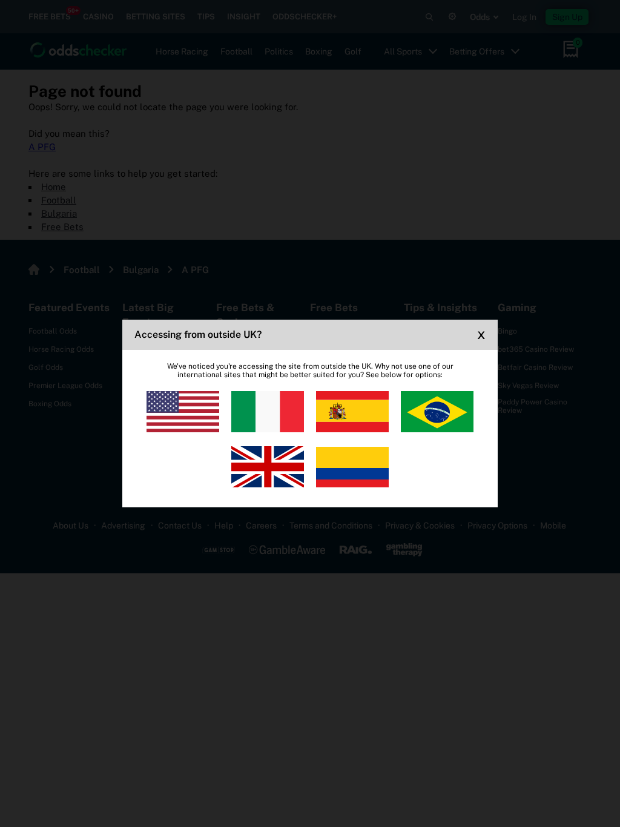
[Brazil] (437, 411)
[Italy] (267, 411)
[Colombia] (352, 466)
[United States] (182, 411)
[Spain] (352, 411)
